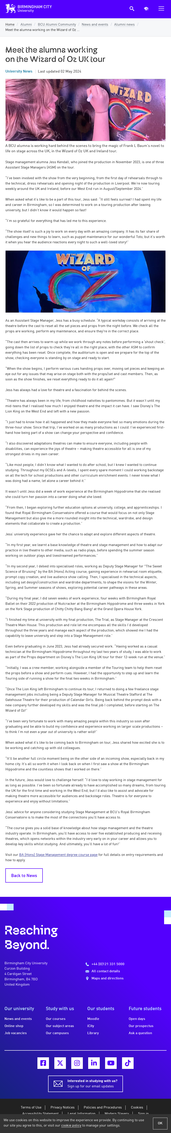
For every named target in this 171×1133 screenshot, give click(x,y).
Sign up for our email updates (92, 1083)
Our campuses (57, 1033)
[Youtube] (111, 1063)
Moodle (93, 1019)
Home (9, 24)
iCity (90, 1026)
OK (160, 1123)
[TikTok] (128, 1063)
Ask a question (140, 1033)
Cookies (137, 1107)
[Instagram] (77, 1063)
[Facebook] (43, 1063)
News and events (95, 24)
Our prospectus (141, 1026)
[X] (60, 1063)
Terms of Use (31, 1107)
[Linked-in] (94, 1063)
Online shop (13, 1026)
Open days (137, 1019)
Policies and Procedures (103, 1107)
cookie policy (71, 1125)
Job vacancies (15, 1033)
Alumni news (124, 24)
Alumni (26, 24)
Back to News (24, 876)
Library (93, 1033)
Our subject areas (60, 1026)
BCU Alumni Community (57, 24)
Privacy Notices (63, 1107)
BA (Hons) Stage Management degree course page (58, 855)
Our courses (55, 1019)
